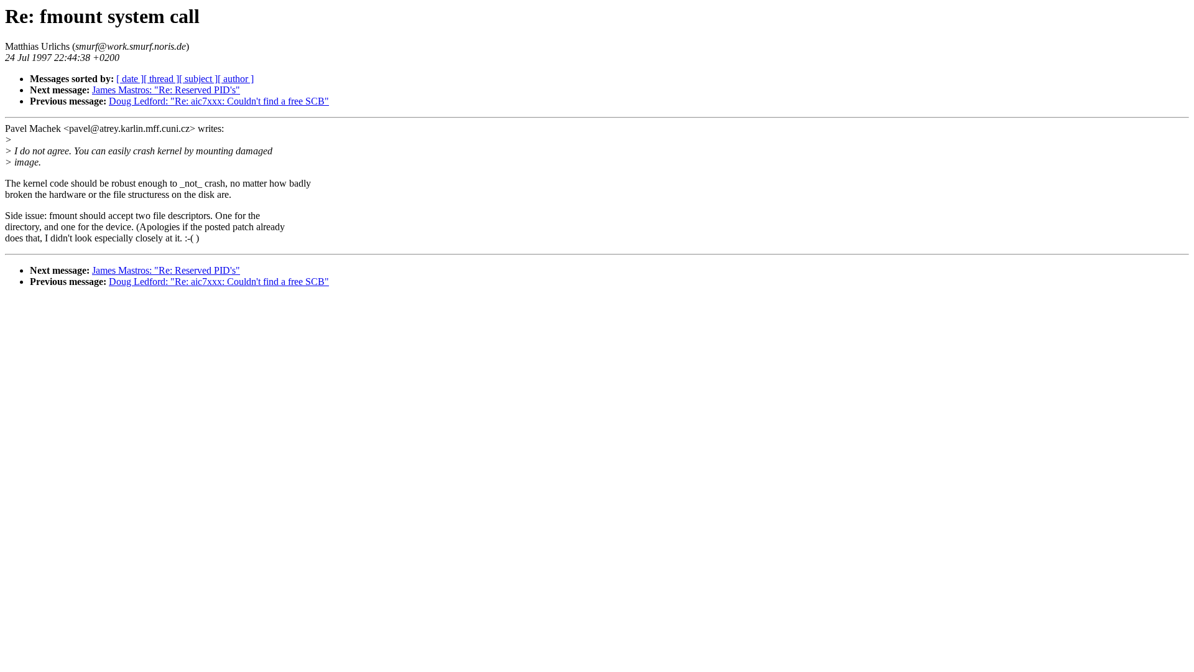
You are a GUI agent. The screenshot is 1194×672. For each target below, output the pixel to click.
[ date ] (130, 78)
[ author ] (236, 78)
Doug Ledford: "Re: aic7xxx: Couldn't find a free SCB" (219, 101)
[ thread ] (161, 78)
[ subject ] (198, 78)
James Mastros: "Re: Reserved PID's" (166, 90)
